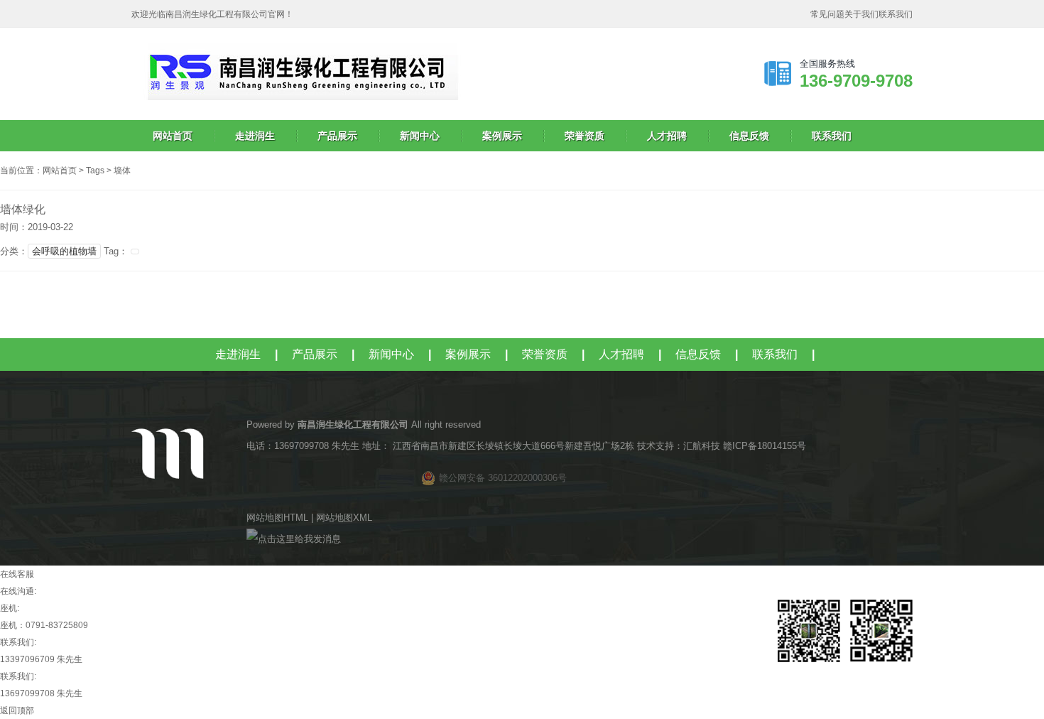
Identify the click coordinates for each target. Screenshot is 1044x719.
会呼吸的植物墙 (64, 251)
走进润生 (255, 135)
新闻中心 (420, 135)
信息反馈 (749, 135)
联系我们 (896, 14)
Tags (95, 170)
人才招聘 (667, 135)
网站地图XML (344, 517)
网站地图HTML (277, 517)
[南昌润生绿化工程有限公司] (415, 52)
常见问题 (827, 14)
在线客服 (17, 574)
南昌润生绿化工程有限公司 (353, 424)
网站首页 (172, 135)
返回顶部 (17, 710)
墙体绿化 (22, 209)
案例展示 (502, 135)
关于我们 (861, 14)
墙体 (122, 170)
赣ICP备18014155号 (766, 445)
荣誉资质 (584, 135)
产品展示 (337, 135)
